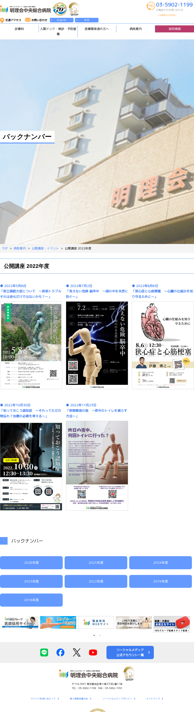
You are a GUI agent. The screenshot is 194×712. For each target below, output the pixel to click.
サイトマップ (153, 698)
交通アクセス (13, 20)
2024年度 (160, 562)
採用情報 (175, 29)
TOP (5, 248)
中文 (86, 20)
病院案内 (20, 248)
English (61, 20)
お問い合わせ (39, 20)
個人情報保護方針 (79, 698)
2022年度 (96, 581)
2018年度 (31, 600)
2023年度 (31, 581)
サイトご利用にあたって (43, 698)
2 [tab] (100, 635)
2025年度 (96, 562)
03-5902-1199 (174, 9)
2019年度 (160, 581)
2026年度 (31, 562)
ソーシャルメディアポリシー (117, 698)
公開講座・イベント (45, 248)
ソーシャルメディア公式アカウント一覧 (130, 652)
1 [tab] (94, 635)
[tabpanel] (21, 622)
